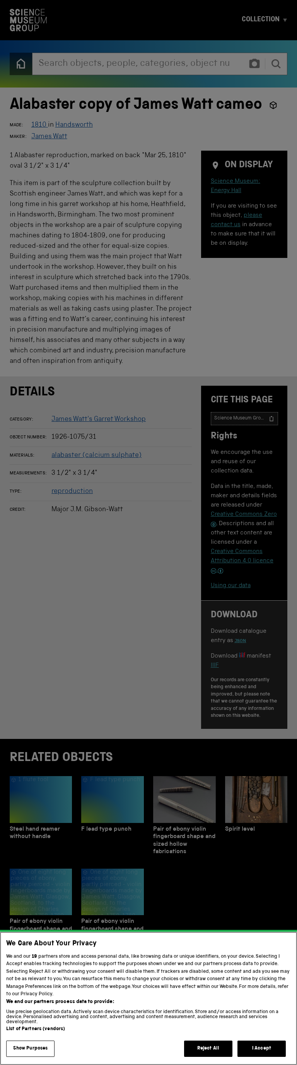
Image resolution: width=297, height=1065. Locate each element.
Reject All (208, 1048)
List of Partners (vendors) (35, 1029)
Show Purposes (30, 1048)
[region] (148, 998)
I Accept (261, 1048)
